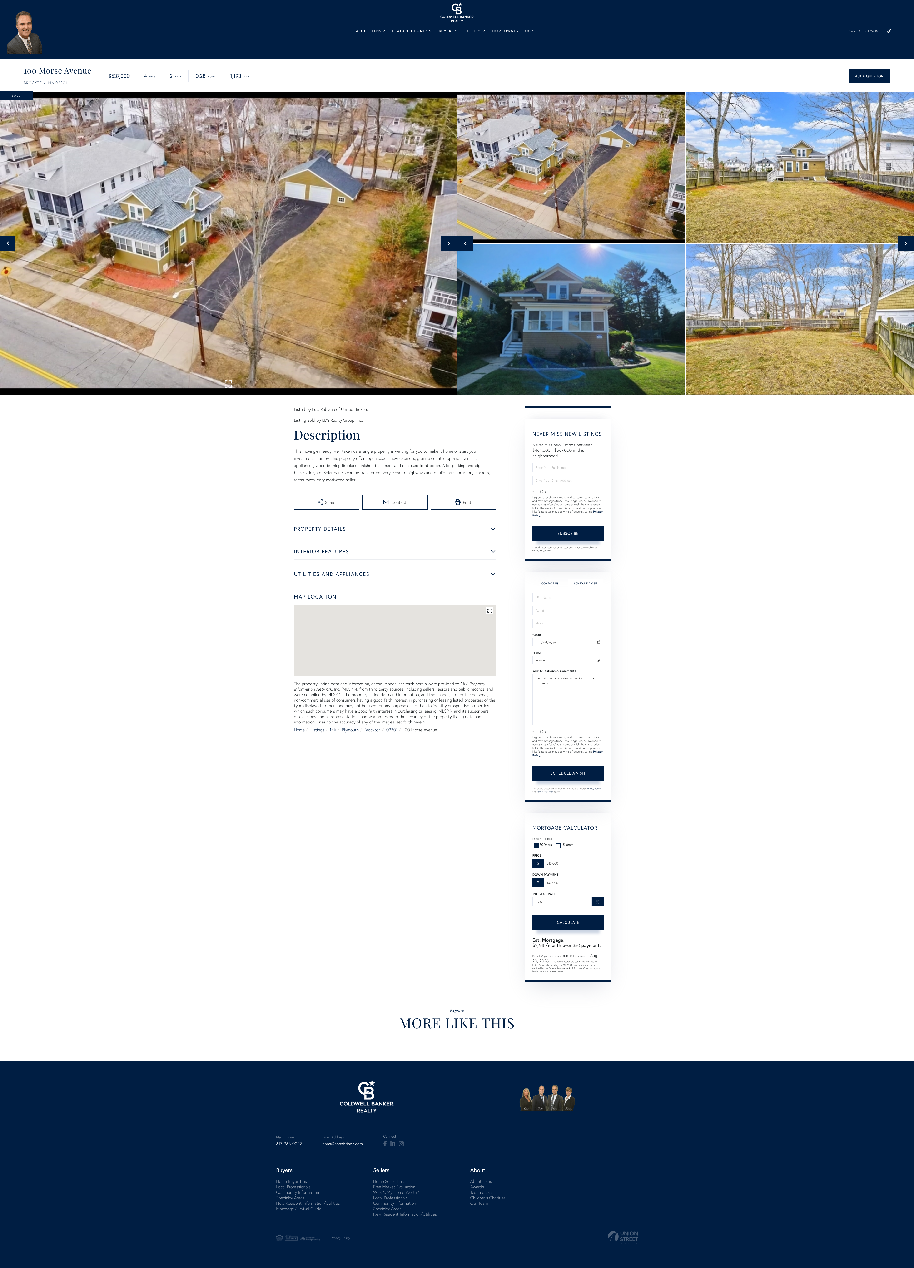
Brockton (372, 730)
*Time (536, 653)
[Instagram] (401, 1143)
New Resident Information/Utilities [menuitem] (308, 1203)
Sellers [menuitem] (473, 31)
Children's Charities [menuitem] (488, 1197)
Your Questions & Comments (554, 671)
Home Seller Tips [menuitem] (388, 1181)
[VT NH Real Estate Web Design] (623, 1237)
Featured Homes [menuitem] (410, 31)
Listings (317, 730)
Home (299, 730)
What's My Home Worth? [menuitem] (396, 1192)
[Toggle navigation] (903, 31)
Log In (873, 31)
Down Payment (545, 874)
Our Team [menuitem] (479, 1203)
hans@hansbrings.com (342, 1143)
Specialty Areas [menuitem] (290, 1197)
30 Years (546, 844)
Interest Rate (544, 894)
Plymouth (350, 730)
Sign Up (854, 31)
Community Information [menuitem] (297, 1192)
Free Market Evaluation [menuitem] (394, 1186)
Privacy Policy (594, 788)
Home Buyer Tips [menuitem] (291, 1181)
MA (333, 730)
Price (536, 855)
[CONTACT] (869, 76)
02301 (392, 730)
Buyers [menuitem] (446, 31)
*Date (536, 635)
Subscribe (568, 533)
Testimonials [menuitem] (481, 1192)
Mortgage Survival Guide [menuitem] (298, 1208)
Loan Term (542, 839)
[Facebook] (385, 1143)
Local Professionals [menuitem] (293, 1186)
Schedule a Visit (585, 583)
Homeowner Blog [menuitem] (511, 31)
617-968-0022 (289, 1143)
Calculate (568, 922)
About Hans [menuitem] (368, 31)
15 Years (567, 844)
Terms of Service (545, 791)
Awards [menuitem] (477, 1186)
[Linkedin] (392, 1143)
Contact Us (549, 583)
